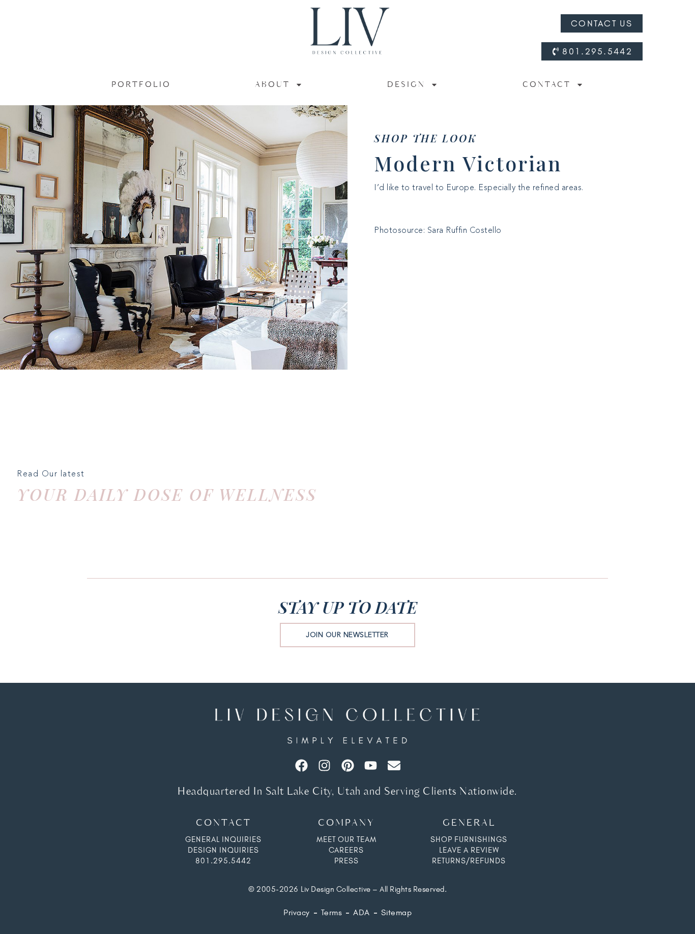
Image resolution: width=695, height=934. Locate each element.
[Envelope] (394, 765)
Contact (547, 84)
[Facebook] (301, 765)
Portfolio (141, 84)
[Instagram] (324, 765)
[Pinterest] (347, 765)
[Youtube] (370, 765)
